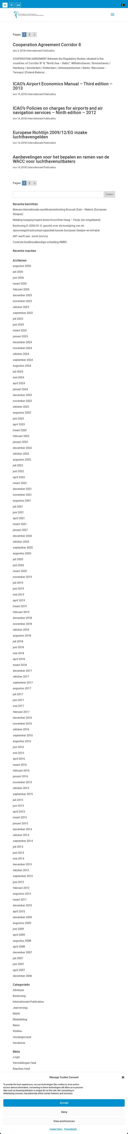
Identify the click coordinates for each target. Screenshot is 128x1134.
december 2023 (22, 395)
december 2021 (22, 488)
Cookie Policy (56, 1129)
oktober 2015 (21, 788)
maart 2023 (20, 430)
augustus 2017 (22, 688)
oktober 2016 (21, 729)
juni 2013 (18, 882)
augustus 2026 (22, 266)
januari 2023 (20, 442)
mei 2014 (18, 858)
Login (16, 1057)
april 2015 (19, 811)
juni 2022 (18, 471)
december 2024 (22, 342)
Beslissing (19, 996)
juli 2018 (18, 641)
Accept (64, 1102)
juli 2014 (18, 846)
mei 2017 (18, 706)
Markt (16, 1013)
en (18, 5)
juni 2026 (18, 277)
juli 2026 (18, 271)
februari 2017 (21, 712)
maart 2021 (20, 524)
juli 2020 (18, 559)
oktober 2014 (21, 835)
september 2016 (23, 735)
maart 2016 (20, 764)
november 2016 (22, 723)
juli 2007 (18, 958)
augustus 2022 (22, 459)
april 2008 (19, 946)
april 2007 (19, 970)
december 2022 (22, 448)
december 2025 (22, 295)
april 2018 (19, 659)
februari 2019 (21, 612)
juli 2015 (18, 800)
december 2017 (22, 670)
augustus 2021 (22, 500)
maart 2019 (20, 606)
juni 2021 (18, 512)
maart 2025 (20, 330)
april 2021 (19, 518)
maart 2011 (20, 899)
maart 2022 (20, 483)
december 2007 (22, 952)
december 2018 (22, 618)
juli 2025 (18, 318)
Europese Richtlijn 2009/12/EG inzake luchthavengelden (50, 134)
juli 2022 (18, 465)
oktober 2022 (21, 453)
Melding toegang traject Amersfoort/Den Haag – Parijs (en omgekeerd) (56, 220)
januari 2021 (20, 530)
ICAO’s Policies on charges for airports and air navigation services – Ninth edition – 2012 (58, 110)
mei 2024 (18, 377)
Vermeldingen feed (24, 1062)
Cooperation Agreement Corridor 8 (47, 44)
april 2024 (19, 383)
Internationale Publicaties (41, 50)
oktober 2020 (21, 541)
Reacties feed (21, 1068)
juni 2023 (18, 418)
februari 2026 (21, 289)
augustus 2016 (22, 741)
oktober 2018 (21, 629)
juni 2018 (18, 647)
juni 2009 (18, 928)
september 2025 (23, 312)
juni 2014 (18, 852)
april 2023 (19, 424)
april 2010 (19, 911)
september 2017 (23, 682)
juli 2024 (18, 371)
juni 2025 (18, 324)
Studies (17, 1031)
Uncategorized (22, 1037)
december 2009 (22, 917)
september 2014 (23, 840)
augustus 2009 (22, 923)
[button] (123, 1077)
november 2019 (22, 576)
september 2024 (23, 360)
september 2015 (23, 794)
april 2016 (19, 758)
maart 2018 (20, 664)
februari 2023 (21, 436)
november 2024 (22, 348)
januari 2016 (20, 776)
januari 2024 (20, 389)
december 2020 (22, 536)
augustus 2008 (22, 940)
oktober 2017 (21, 676)
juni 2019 (18, 588)
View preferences (64, 1121)
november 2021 (22, 494)
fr (11, 5)
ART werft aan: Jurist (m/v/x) (30, 236)
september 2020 (23, 547)
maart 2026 (20, 283)
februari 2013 (21, 888)
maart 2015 (20, 817)
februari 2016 (21, 770)
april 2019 (19, 600)
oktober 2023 (21, 406)
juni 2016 (18, 747)
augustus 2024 (22, 365)
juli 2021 (18, 506)
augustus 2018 (22, 635)
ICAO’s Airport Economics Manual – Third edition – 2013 (62, 86)
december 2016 (22, 717)
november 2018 (22, 624)
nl (5, 5)
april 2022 (19, 477)
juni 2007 (18, 964)
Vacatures (19, 1042)
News (16, 1025)
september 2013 (23, 876)
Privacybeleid (70, 1129)
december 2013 (22, 864)
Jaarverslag (20, 1007)
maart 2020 (20, 571)
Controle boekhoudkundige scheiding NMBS (40, 242)
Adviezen (18, 990)
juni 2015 (18, 805)
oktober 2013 (21, 870)
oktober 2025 (21, 307)
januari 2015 (20, 823)
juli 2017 (18, 694)
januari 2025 (20, 336)
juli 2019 (18, 582)
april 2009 (19, 934)
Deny (64, 1112)
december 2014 (22, 829)
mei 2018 (18, 653)
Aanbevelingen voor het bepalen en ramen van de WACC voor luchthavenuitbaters (61, 159)
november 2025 (22, 301)
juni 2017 (18, 700)
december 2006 (22, 976)
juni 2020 (18, 565)
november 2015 (22, 782)
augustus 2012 (22, 893)
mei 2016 (18, 752)
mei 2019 (18, 594)
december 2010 (22, 905)
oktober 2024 (21, 354)
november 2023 (22, 400)
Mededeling (20, 1019)
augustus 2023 (22, 412)
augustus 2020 (22, 553)
